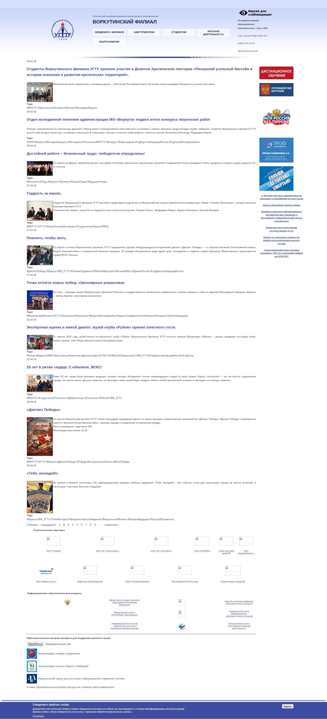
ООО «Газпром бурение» (137, 581)
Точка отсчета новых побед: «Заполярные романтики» (76, 283)
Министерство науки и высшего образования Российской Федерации (124, 602)
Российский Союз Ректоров (185, 581)
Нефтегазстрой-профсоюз (90, 581)
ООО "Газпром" (53, 551)
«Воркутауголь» (48, 581)
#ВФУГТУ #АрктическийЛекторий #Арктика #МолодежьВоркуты (62, 107)
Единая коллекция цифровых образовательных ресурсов (239, 602)
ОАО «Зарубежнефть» (246, 552)
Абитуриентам (144, 32)
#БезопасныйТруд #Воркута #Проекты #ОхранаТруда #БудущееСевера (67, 181)
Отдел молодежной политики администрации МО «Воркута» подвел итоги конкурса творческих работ (118, 119)
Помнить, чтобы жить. (47, 238)
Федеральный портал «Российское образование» (124, 613)
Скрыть (288, 706)
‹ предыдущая (48, 524)
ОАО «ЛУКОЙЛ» (202, 551)
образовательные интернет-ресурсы (56, 687)
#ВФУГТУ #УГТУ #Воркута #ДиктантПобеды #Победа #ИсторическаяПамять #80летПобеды (78, 461)
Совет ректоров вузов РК (226, 552)
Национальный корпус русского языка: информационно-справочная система (81, 678)
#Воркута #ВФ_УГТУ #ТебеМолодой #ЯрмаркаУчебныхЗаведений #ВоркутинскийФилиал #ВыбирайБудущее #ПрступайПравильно (100, 519)
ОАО (38, 581)
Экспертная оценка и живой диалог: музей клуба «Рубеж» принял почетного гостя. (101, 327)
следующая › (111, 524)
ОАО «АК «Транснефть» (107, 551)
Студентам (178, 32)
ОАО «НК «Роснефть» (161, 551)
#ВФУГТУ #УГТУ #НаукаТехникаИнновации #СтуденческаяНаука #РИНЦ (67, 226)
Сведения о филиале (109, 32)
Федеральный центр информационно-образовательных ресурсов (239, 613)
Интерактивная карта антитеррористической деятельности (239, 626)
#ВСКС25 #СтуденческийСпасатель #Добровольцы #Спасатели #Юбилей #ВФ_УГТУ (74, 398)
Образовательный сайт (58, 644)
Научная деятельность (213, 33)
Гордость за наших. (44, 193)
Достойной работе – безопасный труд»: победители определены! (86, 153)
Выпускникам (109, 41)
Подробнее (38, 716)
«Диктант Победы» (43, 409)
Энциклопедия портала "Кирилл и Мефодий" (63, 666)
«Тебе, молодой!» (42, 473)
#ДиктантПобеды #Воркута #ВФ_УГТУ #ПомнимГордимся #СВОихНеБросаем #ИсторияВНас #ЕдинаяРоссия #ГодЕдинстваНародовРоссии (105, 271)
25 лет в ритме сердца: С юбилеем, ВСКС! (64, 367)
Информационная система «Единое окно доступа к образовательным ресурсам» (124, 626)
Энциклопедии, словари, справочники (59, 653)
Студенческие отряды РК (233, 581)
